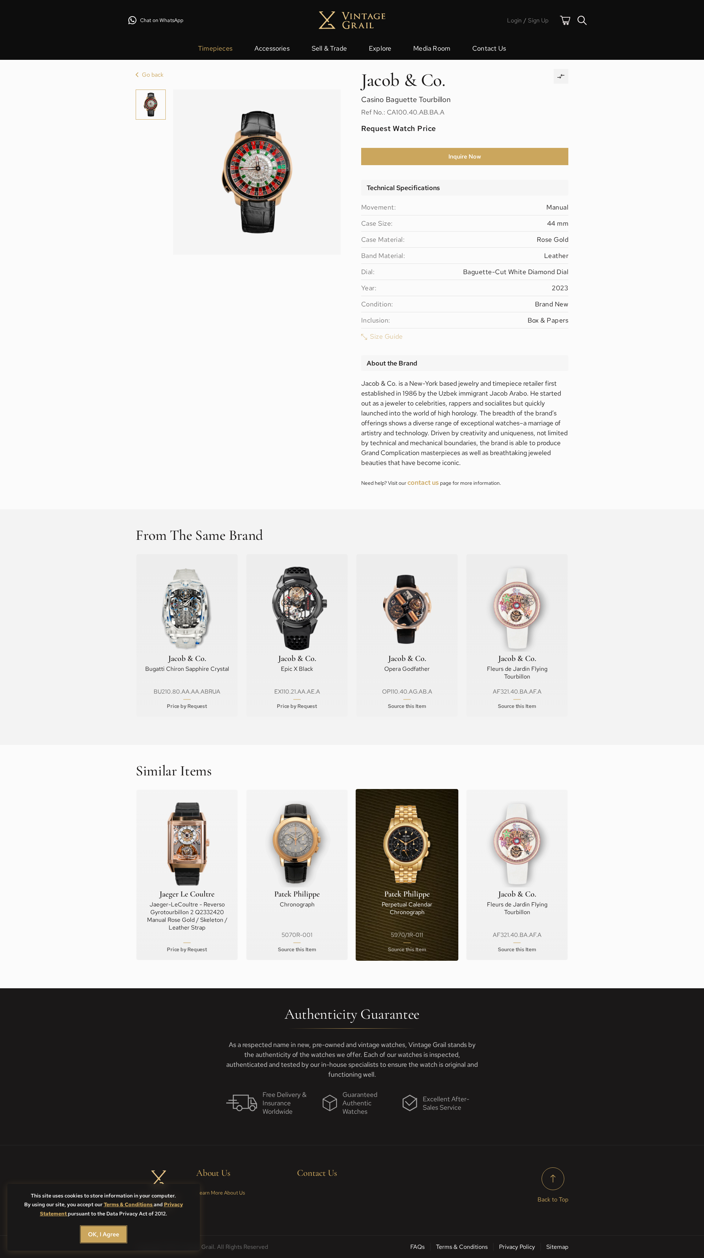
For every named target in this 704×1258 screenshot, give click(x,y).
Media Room (431, 48)
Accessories (272, 48)
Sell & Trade (329, 48)
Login (514, 20)
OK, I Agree (103, 1234)
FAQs (417, 1247)
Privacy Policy (517, 1247)
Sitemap (557, 1247)
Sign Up (538, 20)
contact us (423, 482)
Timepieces (215, 48)
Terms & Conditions (129, 1204)
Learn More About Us (220, 1192)
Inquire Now (464, 156)
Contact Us (489, 48)
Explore (380, 48)
